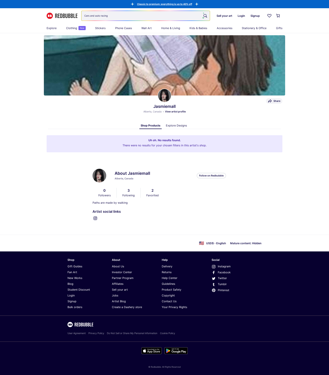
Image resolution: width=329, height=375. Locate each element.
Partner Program (122, 278)
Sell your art (120, 289)
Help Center (169, 278)
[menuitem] (52, 28)
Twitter (222, 278)
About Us (118, 266)
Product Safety (171, 289)
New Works (75, 278)
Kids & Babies (198, 28)
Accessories (224, 28)
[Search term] (205, 15)
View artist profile (175, 111)
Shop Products (150, 125)
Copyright (168, 295)
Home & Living (170, 28)
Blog (70, 283)
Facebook (224, 272)
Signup (72, 301)
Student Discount (79, 289)
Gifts (279, 28)
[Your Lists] (269, 16)
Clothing (75, 28)
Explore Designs (176, 125)
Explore (52, 28)
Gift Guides (75, 266)
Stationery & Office (254, 28)
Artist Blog (119, 301)
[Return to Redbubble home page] (62, 16)
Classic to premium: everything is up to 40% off (164, 4)
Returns (167, 272)
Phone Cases (123, 28)
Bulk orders (75, 307)
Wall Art (146, 28)
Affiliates (117, 283)
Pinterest (223, 290)
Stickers (100, 28)
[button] (164, 4)
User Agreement (77, 333)
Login (71, 295)
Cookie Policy (167, 333)
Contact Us (169, 301)
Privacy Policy (96, 333)
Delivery (167, 266)
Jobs (115, 295)
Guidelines (168, 283)
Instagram (224, 266)
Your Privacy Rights (174, 307)
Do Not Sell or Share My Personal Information (132, 333)
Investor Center (122, 272)
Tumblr (222, 284)
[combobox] (146, 16)
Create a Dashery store (127, 307)
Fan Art (72, 272)
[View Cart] (278, 16)
